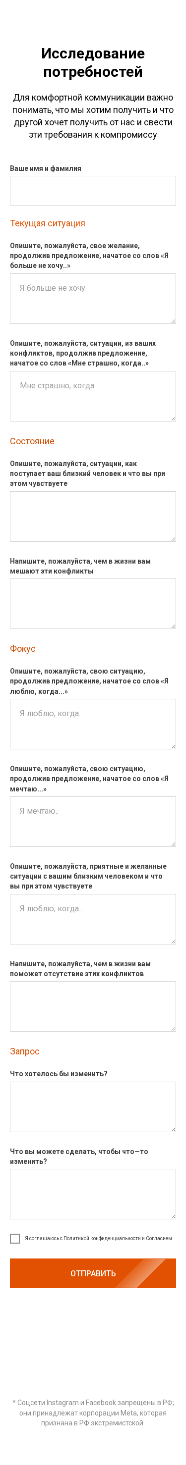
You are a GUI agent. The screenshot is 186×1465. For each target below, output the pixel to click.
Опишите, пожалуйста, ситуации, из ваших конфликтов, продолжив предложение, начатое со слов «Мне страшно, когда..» (83, 353)
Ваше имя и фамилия (45, 168)
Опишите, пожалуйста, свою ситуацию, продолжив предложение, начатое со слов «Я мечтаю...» (89, 779)
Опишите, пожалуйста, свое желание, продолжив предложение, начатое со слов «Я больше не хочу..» (89, 256)
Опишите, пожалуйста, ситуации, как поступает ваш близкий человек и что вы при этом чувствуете (87, 474)
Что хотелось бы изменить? (59, 1074)
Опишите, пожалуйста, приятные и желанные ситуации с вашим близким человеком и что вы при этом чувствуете (88, 876)
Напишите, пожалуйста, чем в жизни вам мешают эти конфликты (80, 566)
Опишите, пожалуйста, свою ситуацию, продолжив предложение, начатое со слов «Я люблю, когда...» (89, 681)
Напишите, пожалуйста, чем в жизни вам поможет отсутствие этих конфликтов (80, 969)
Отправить (93, 1273)
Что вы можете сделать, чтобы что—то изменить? (79, 1156)
